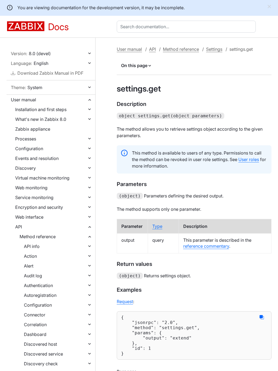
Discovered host (40, 344)
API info (32, 246)
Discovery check (41, 363)
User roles (248, 159)
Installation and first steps (41, 109)
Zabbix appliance (32, 129)
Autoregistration (40, 295)
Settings (214, 49)
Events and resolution (37, 158)
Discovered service (43, 354)
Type (157, 226)
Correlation (35, 324)
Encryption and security (39, 207)
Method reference (38, 236)
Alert (28, 266)
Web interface (29, 217)
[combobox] (187, 26)
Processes (25, 139)
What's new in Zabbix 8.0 (40, 119)
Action (30, 256)
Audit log (33, 275)
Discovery (25, 168)
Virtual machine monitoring (42, 178)
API (18, 226)
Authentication (38, 285)
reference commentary (206, 246)
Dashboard (35, 334)
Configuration (29, 148)
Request (125, 301)
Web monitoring (31, 187)
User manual (23, 99)
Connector (34, 314)
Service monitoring (34, 197)
